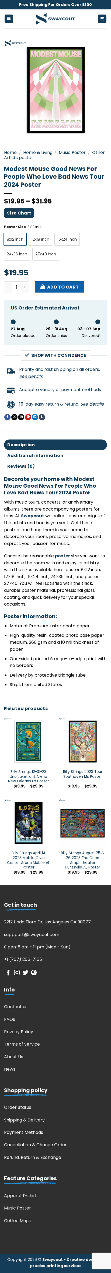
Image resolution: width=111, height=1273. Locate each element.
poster (62, 556)
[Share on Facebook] (7, 417)
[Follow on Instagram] (17, 973)
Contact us (15, 1007)
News (9, 1069)
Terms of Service (22, 1044)
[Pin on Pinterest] (28, 417)
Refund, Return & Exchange (32, 1157)
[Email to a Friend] (21, 417)
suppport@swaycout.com (31, 934)
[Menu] (9, 19)
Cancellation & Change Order (35, 1145)
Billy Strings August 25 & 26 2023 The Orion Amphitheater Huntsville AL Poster (82, 860)
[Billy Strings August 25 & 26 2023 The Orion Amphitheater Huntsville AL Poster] (82, 823)
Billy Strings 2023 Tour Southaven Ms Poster (82, 774)
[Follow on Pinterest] (34, 973)
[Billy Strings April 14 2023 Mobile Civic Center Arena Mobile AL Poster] (28, 823)
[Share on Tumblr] (42, 417)
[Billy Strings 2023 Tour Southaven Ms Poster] (82, 741)
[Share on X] (14, 417)
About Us (13, 1057)
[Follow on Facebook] (8, 973)
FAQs (9, 1019)
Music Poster (72, 152)
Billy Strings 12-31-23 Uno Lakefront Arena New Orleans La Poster (28, 776)
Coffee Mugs (17, 1221)
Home (10, 152)
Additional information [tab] (35, 455)
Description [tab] (21, 445)
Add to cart (63, 287)
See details (31, 376)
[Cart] (102, 19)
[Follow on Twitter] (25, 973)
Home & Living (38, 152)
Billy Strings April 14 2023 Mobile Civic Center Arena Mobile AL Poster (28, 860)
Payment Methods (23, 1132)
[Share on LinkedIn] (35, 417)
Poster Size (15, 227)
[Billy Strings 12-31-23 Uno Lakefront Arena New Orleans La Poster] (28, 741)
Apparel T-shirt (20, 1196)
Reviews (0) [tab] (21, 466)
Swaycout (32, 516)
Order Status (17, 1107)
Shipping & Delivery (24, 1120)
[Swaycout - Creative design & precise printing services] (55, 18)
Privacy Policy (18, 1032)
